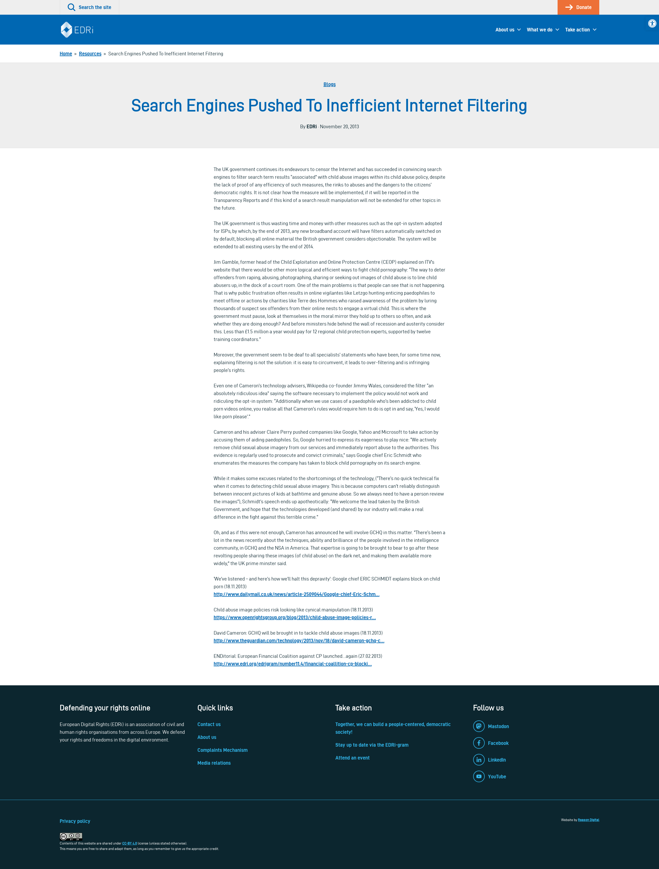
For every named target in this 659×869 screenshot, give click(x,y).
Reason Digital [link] (588, 820)
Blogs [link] (330, 84)
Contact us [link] (209, 724)
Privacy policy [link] (75, 821)
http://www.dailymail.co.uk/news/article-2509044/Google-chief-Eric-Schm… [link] (296, 594)
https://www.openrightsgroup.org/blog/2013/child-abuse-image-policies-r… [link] (295, 617)
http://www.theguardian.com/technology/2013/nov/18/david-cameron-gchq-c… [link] (299, 640)
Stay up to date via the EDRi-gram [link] (372, 745)
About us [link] (505, 29)
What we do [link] (539, 29)
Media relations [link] (214, 763)
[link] (652, 23)
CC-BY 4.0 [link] (129, 843)
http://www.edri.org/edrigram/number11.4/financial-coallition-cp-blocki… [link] (293, 664)
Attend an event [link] (352, 758)
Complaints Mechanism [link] (222, 750)
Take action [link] (577, 29)
